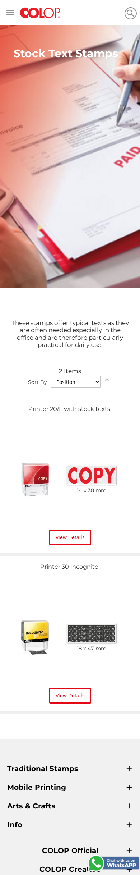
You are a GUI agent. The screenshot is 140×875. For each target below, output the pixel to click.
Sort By (37, 382)
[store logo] (40, 13)
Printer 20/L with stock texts (69, 408)
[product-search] (130, 13)
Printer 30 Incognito (69, 566)
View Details (70, 537)
